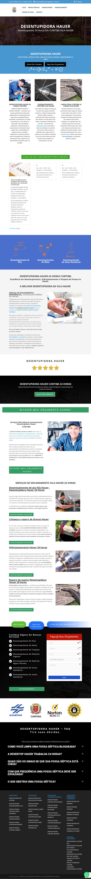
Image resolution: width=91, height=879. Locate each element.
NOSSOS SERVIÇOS (36, 625)
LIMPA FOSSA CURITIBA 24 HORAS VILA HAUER (71, 105)
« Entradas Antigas (14, 228)
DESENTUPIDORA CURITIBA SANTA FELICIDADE (53, 807)
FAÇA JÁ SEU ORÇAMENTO (63, 624)
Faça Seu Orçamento (55, 64)
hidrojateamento (42, 126)
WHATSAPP (19, 624)
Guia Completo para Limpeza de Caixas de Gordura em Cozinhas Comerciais (19, 182)
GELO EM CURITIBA (72, 856)
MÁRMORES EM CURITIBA (74, 854)
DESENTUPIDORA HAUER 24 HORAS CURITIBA (20, 105)
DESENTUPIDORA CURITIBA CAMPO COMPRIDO (14, 811)
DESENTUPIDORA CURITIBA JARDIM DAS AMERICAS (54, 815)
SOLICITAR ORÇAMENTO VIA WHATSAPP (21, 514)
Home (24, 7)
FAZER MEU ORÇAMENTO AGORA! (47, 409)
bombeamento (65, 134)
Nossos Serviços (34, 7)
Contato (39, 12)
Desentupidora (47, 7)
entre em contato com (24, 310)
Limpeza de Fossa (28, 12)
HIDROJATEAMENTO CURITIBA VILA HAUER (45, 105)
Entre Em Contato (34, 64)
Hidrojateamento (61, 7)
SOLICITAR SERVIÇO (45, 394)
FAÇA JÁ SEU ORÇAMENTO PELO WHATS (45, 157)
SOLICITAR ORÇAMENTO (26, 689)
